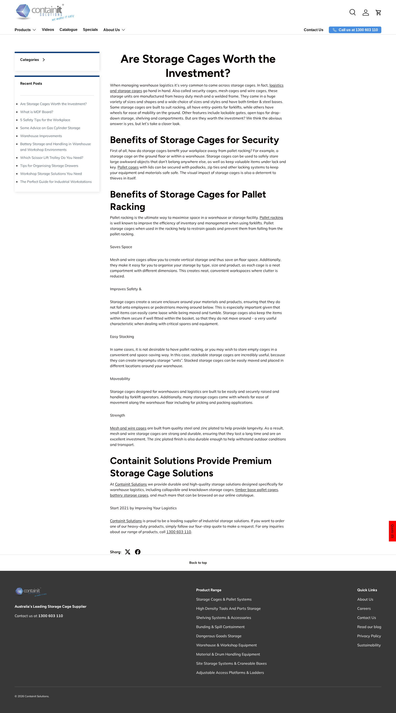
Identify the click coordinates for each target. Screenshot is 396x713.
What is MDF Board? (36, 112)
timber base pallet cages (256, 489)
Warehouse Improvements (41, 136)
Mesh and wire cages (128, 428)
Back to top (198, 563)
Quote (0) (392, 531)
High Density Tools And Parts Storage (228, 608)
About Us (111, 30)
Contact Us (313, 30)
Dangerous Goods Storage (219, 636)
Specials (90, 30)
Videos (48, 30)
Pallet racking (271, 217)
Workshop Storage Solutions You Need (51, 173)
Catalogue (68, 30)
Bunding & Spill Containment (220, 626)
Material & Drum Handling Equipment (228, 654)
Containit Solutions (131, 484)
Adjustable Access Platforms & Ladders (230, 672)
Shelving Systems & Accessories (223, 617)
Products (23, 30)
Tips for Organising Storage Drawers (49, 165)
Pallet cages (128, 167)
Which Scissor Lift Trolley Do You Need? (51, 157)
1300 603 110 (178, 531)
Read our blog (369, 626)
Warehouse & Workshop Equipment (226, 645)
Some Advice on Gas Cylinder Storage (50, 128)
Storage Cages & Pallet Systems (224, 599)
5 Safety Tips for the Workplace (45, 120)
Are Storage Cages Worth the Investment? (53, 104)
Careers (364, 608)
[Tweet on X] (128, 552)
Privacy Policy (369, 636)
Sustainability (369, 645)
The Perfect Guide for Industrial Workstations (56, 181)
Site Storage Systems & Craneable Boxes (231, 663)
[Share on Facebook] (138, 552)
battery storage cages (129, 495)
